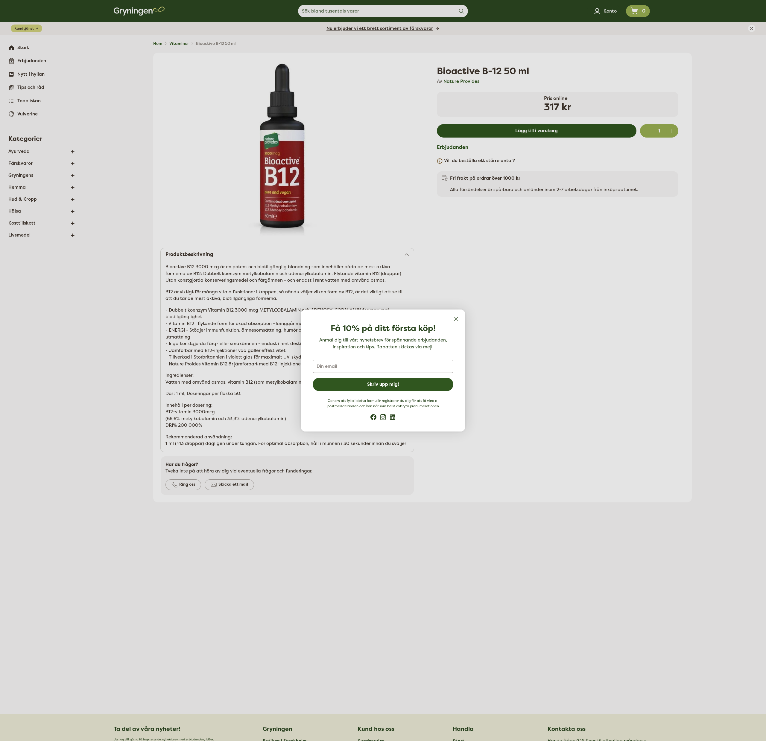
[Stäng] (456, 318)
